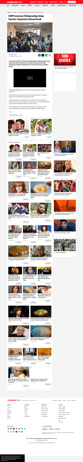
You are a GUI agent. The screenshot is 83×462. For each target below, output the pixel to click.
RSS (59, 420)
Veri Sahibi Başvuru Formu (64, 414)
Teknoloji (26, 408)
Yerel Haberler (27, 416)
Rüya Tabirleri (44, 414)
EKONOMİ (33, 2)
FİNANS (30, 5)
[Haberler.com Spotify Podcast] (25, 429)
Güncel (14, 12)
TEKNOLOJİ (45, 5)
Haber (37, 440)
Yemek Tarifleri (45, 416)
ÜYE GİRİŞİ (73, 1)
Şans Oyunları (44, 412)
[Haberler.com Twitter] (14, 429)
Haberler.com (44, 404)
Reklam (60, 400)
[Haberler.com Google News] (8, 429)
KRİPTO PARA (53, 2)
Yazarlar (26, 414)
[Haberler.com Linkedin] (19, 429)
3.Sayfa (8, 416)
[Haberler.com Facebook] (11, 429)
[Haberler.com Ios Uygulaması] (45, 429)
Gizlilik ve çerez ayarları (32, 442)
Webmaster (61, 416)
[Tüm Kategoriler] (8, 5)
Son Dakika (9, 412)
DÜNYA (53, 5)
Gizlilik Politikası (62, 408)
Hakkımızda (55, 400)
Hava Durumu (44, 407)
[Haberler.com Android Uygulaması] (51, 429)
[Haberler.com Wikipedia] (11, 432)
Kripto (8, 414)
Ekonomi (9, 407)
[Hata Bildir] (39, 442)
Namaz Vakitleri (45, 408)
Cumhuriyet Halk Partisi (13, 115)
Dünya (8, 418)
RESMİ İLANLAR (62, 5)
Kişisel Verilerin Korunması (64, 412)
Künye (68, 400)
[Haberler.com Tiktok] (16, 432)
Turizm (25, 412)
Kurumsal (61, 404)
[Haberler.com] (13, 400)
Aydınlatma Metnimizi (11, 459)
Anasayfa (9, 12)
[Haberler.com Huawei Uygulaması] (57, 429)
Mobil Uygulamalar (62, 418)
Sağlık (25, 407)
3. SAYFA (37, 5)
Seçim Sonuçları (45, 410)
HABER (61, 2)
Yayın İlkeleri (73, 400)
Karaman (20, 115)
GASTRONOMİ (72, 5)
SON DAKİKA (15, 5)
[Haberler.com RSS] (8, 432)
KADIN (23, 5)
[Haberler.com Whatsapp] (22, 429)
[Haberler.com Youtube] (14, 432)
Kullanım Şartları (62, 407)
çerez (2, 457)
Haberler (9, 404)
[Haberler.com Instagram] (16, 429)
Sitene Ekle (61, 422)
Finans (25, 410)
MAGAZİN (40, 2)
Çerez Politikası (62, 410)
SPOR (46, 2)
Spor (8, 408)
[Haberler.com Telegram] (19, 432)
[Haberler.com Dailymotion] (22, 432)
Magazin (9, 410)
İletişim (64, 400)
